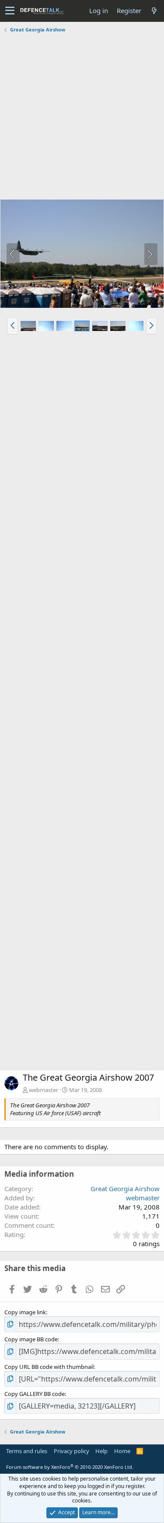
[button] (10, 11)
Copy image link (25, 1312)
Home (122, 1451)
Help (101, 1451)
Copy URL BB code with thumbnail (49, 1367)
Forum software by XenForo (69, 1467)
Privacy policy (71, 1451)
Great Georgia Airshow (125, 1188)
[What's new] (154, 11)
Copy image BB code (31, 1339)
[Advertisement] (82, 117)
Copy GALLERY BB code (34, 1394)
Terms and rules (26, 1451)
